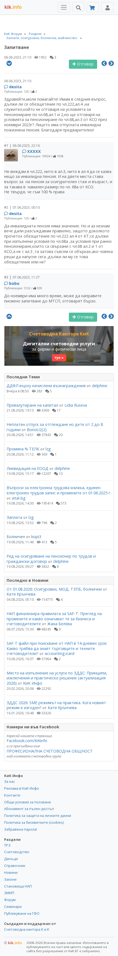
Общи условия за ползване (27, 802)
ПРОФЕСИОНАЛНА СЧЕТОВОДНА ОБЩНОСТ (50, 751)
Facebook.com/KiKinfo (27, 740)
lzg (48, 448)
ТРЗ (7, 845)
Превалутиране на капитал (32, 405)
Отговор (85, 64)
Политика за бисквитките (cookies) (34, 822)
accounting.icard (59, 653)
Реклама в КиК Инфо (21, 788)
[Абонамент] (93, 7)
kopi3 (36, 536)
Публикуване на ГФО (22, 913)
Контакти (12, 795)
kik (13, 943)
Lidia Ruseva (75, 405)
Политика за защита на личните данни (37, 815)
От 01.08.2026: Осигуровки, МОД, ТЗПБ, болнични (54, 589)
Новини (11, 872)
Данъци (11, 858)
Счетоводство (16, 851)
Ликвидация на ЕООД (27, 468)
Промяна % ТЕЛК (23, 448)
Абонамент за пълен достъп (29, 808)
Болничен (16, 536)
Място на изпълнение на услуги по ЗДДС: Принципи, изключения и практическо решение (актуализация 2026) (57, 678)
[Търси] (78, 6)
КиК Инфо (32, 683)
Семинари (13, 906)
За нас (9, 781)
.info (13, 7)
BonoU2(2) (37, 429)
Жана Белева (59, 623)
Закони (10, 879)
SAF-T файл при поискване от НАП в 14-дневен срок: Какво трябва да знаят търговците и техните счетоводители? (57, 648)
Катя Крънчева (21, 594)
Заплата (14, 517)
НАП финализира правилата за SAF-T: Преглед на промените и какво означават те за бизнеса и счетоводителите (54, 618)
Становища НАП (18, 886)
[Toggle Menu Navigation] (64, 7)
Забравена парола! (20, 829)
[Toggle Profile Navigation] (107, 7)
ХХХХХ (34, 151)
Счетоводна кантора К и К (26, 929)
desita (15, 86)
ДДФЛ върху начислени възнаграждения (46, 385)
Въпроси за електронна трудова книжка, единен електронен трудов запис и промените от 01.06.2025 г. (59, 490)
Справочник (14, 865)
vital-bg (19, 498)
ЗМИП (9, 892)
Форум (10, 899)
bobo (14, 283)
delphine (99, 385)
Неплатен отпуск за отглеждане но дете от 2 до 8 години (55, 427)
